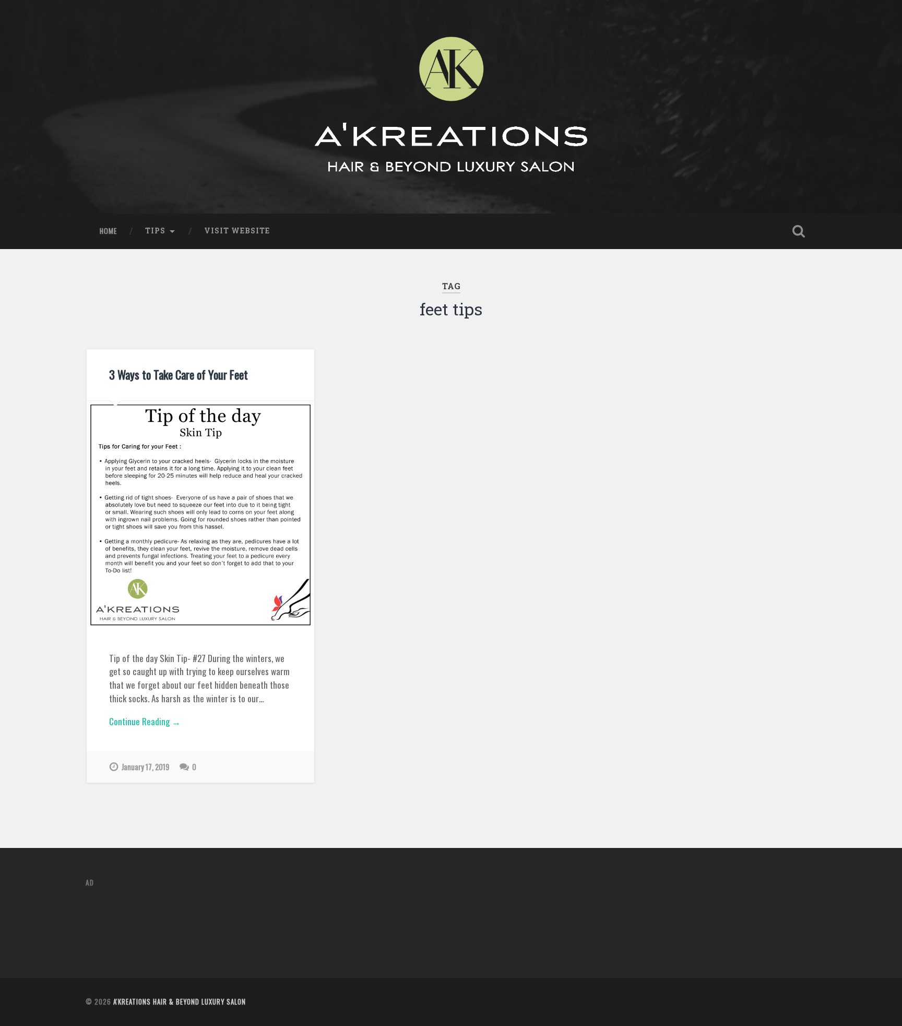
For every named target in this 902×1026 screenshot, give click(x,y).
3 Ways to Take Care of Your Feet (178, 374)
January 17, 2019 (145, 766)
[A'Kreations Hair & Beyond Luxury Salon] (451, 107)
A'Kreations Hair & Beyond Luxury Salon (179, 1002)
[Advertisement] (276, 920)
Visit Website (237, 230)
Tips (155, 230)
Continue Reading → (145, 721)
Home (108, 231)
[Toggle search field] (798, 231)
